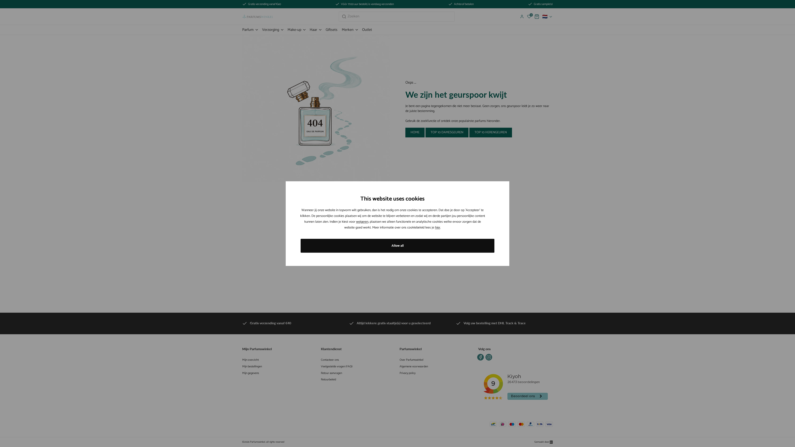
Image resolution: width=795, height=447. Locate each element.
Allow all (397, 246)
